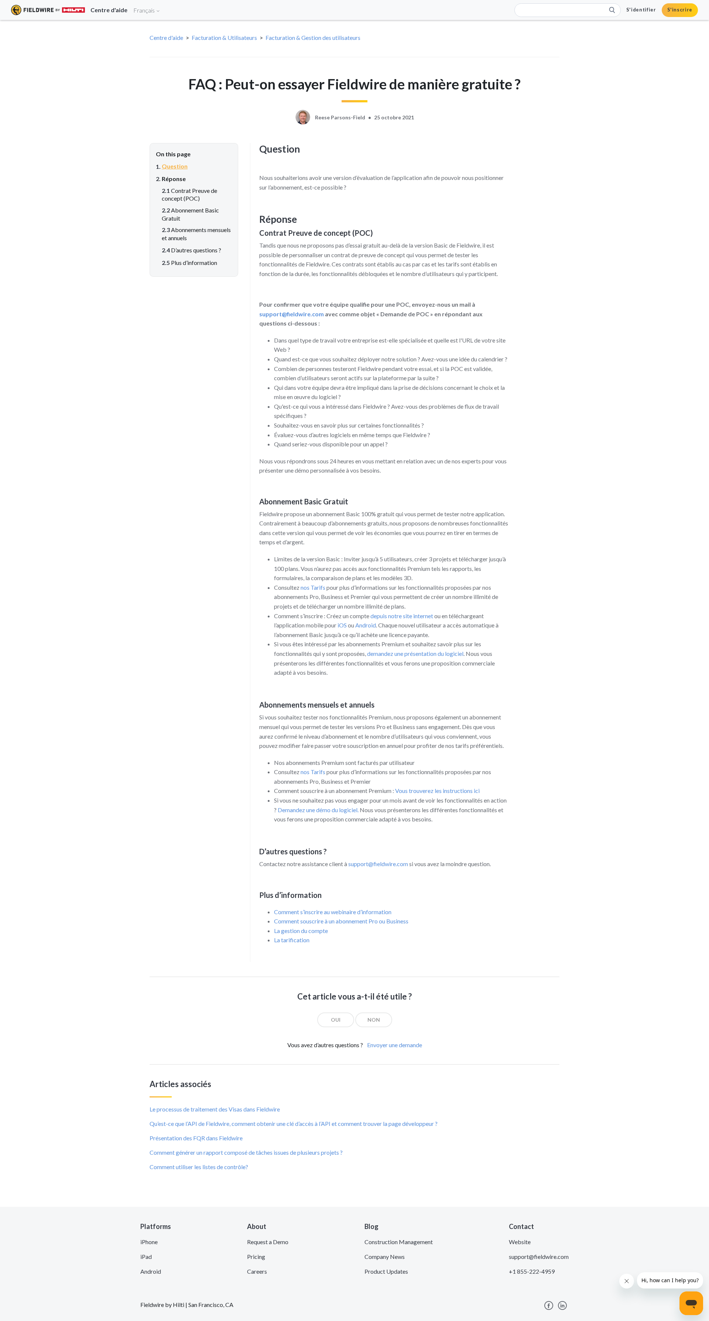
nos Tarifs (313, 587)
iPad (146, 1256)
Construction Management (398, 1241)
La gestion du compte (301, 930)
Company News (384, 1256)
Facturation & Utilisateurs (224, 37)
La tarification (291, 939)
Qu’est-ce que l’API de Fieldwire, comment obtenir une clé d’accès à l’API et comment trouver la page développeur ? (294, 1123)
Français (144, 10)
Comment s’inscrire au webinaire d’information (332, 911)
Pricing (256, 1256)
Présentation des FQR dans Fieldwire (196, 1137)
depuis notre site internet (401, 615)
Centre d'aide (166, 37)
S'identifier (641, 10)
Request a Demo (267, 1241)
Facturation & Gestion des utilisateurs (313, 37)
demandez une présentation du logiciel (415, 653)
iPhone (149, 1241)
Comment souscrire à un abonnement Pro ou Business (341, 921)
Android (365, 625)
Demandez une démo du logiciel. (318, 809)
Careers (257, 1271)
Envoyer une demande (394, 1044)
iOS (342, 625)
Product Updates (386, 1271)
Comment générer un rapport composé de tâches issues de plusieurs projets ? (246, 1152)
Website (520, 1241)
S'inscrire (680, 10)
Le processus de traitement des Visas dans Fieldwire (215, 1109)
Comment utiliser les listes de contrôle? (199, 1166)
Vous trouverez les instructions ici (437, 790)
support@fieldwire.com (291, 313)
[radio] (335, 1019)
